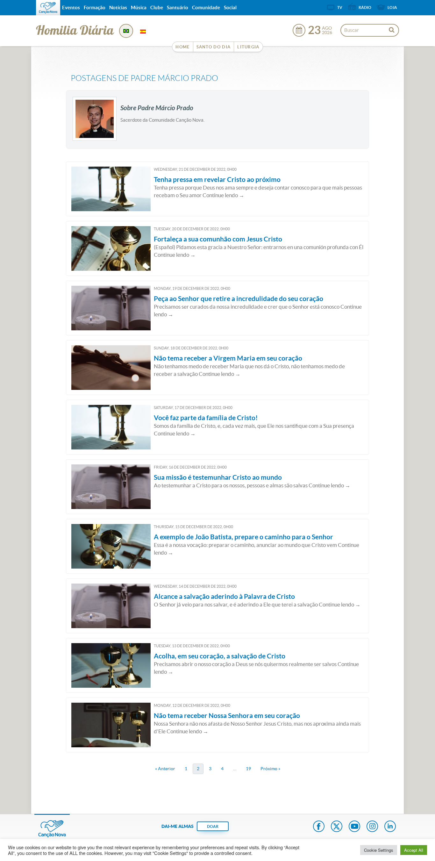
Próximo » (270, 768)
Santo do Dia (213, 47)
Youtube (354, 827)
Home (182, 47)
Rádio (365, 7)
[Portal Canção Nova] (48, 7)
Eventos (71, 7)
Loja (392, 7)
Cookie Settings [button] (378, 850)
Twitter (337, 827)
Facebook (319, 827)
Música (138, 7)
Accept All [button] (413, 850)
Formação (94, 7)
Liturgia (248, 47)
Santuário (177, 7)
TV (339, 7)
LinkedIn (390, 827)
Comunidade (206, 7)
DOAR (212, 826)
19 (248, 768)
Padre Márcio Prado (174, 78)
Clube (156, 7)
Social (230, 7)
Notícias (118, 7)
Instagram (372, 827)
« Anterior (165, 768)
